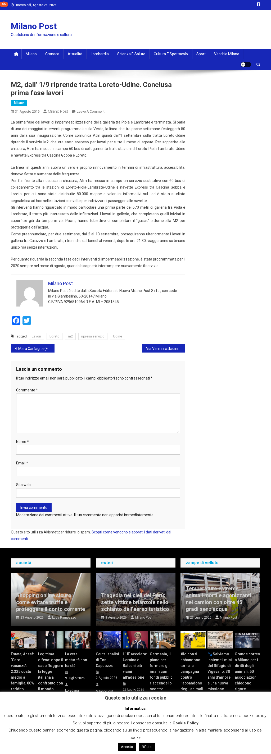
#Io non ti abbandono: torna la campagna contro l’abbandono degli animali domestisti (191, 674)
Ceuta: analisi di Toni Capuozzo (107, 660)
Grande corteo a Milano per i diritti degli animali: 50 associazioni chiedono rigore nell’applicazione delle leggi (247, 677)
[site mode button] (246, 64)
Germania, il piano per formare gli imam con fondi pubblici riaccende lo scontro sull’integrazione (162, 674)
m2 (70, 336)
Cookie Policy (185, 723)
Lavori (36, 336)
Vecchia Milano (226, 54)
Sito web (23, 485)
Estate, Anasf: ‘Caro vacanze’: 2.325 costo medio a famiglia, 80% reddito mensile (22, 674)
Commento (27, 390)
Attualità (75, 54)
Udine (117, 336)
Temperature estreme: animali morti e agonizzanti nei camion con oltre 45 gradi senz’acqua (218, 598)
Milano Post (34, 26)
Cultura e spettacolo (171, 54)
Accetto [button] (127, 747)
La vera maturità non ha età (76, 660)
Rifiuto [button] (147, 747)
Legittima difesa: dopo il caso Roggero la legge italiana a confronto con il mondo (50, 671)
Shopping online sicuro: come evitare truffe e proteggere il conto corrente (50, 602)
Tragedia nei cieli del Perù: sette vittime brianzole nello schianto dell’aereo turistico (135, 602)
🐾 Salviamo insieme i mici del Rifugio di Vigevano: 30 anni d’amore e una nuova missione (219, 671)
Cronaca (52, 54)
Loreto (54, 336)
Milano (31, 54)
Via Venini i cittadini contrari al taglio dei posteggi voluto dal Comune (166, 348)
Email (22, 463)
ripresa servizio (93, 336)
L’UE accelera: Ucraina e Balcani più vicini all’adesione (135, 665)
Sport (201, 54)
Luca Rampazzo (64, 617)
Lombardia (100, 54)
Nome (22, 442)
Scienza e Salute (131, 54)
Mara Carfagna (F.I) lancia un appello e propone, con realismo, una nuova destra (36, 348)
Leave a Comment (91, 111)
